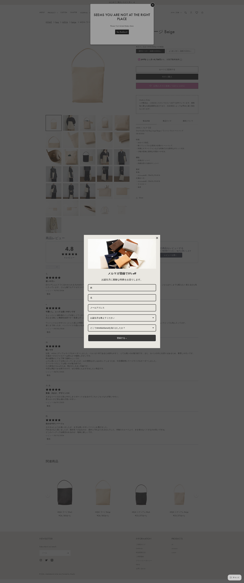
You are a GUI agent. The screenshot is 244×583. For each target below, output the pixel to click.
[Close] (157, 238)
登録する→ (122, 338)
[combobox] (122, 317)
